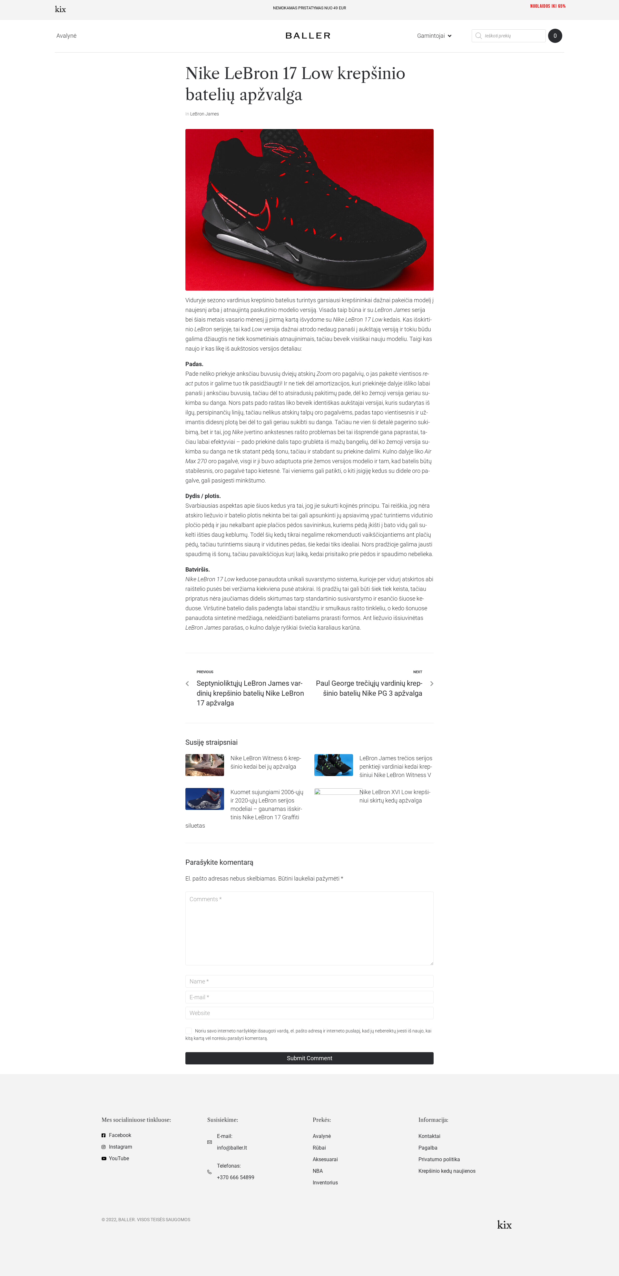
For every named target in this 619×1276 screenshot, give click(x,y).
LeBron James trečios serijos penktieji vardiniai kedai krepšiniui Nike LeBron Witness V (395, 766)
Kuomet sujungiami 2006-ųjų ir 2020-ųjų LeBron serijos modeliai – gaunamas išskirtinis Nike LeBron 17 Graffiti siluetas (244, 809)
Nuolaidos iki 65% (548, 6)
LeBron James (204, 113)
